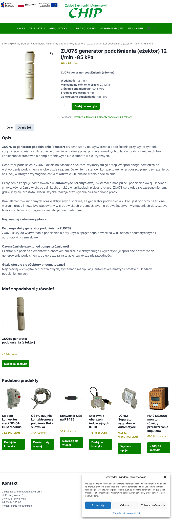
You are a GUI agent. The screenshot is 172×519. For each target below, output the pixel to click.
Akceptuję (98, 505)
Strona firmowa (112, 28)
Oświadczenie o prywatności (126, 513)
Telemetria (37, 28)
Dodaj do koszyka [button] (15, 363)
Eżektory (80, 43)
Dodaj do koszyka (85, 106)
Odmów (125, 505)
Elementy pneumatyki (60, 43)
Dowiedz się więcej (41, 444)
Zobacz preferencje (153, 505)
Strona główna (10, 43)
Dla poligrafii (86, 28)
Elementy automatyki (33, 43)
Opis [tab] (10, 127)
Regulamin (135, 28)
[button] (165, 477)
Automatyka (58, 28)
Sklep (21, 28)
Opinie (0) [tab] (24, 127)
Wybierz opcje (126, 448)
